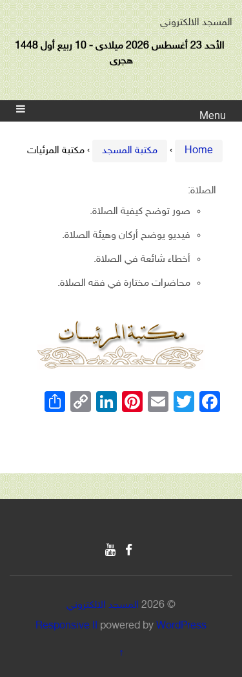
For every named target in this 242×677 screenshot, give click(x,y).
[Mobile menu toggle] (21, 111)
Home (199, 151)
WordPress (181, 626)
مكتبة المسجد (129, 151)
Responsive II (66, 626)
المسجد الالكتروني (196, 23)
